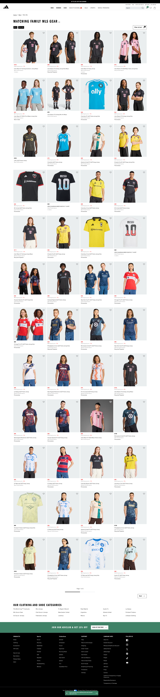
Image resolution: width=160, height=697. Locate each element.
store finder (128, 4)
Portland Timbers (131, 612)
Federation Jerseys (41, 615)
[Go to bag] (155, 8)
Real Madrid (84, 609)
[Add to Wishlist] (43, 33)
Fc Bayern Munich (63, 609)
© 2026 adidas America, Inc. (80, 694)
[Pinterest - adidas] (136, 654)
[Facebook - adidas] (136, 640)
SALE (86, 8)
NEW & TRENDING (103, 8)
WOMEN (58, 8)
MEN (52, 8)
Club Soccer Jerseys (42, 612)
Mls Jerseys (39, 609)
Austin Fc (106, 609)
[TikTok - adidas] (136, 658)
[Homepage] (6, 7)
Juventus (61, 615)
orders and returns (139, 4)
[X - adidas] (136, 649)
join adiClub (153, 4)
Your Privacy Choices (68, 690)
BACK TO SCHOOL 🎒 (75, 8)
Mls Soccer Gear (18, 612)
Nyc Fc (105, 615)
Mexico (83, 615)
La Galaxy (128, 609)
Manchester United (63, 612)
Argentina (83, 612)
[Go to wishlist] (151, 8)
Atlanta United (107, 612)
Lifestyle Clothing (131, 615)
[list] (73, 27)
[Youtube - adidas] (136, 663)
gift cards (147, 4)
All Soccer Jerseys (18, 615)
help (133, 4)
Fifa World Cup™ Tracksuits (21, 609)
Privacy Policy (81, 690)
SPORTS (92, 8)
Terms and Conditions (91, 690)
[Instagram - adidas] (136, 645)
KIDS (65, 8)
